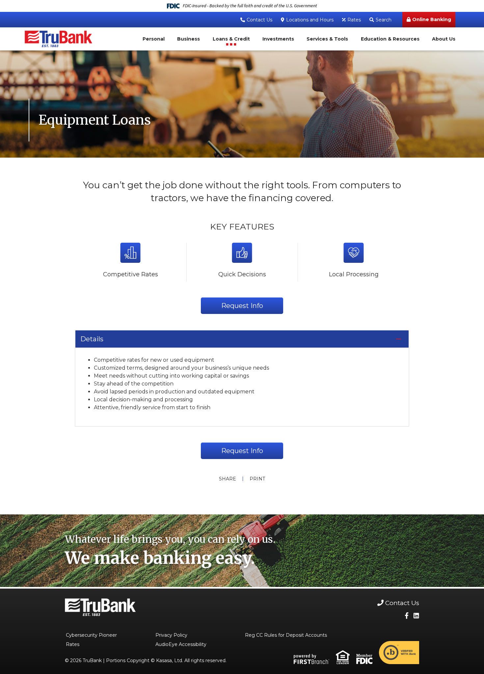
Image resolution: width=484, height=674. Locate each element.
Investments (278, 39)
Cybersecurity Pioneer (91, 635)
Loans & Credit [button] (231, 39)
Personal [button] (154, 39)
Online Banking (431, 19)
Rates (354, 20)
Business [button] (188, 39)
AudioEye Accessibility (180, 644)
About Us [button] (443, 39)
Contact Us (259, 20)
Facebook (407, 615)
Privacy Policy (171, 635)
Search (383, 20)
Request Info (242, 306)
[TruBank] (58, 38)
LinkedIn (416, 615)
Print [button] (257, 478)
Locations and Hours (310, 20)
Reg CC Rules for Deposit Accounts (286, 635)
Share (227, 478)
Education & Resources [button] (390, 39)
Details (91, 339)
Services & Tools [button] (327, 39)
